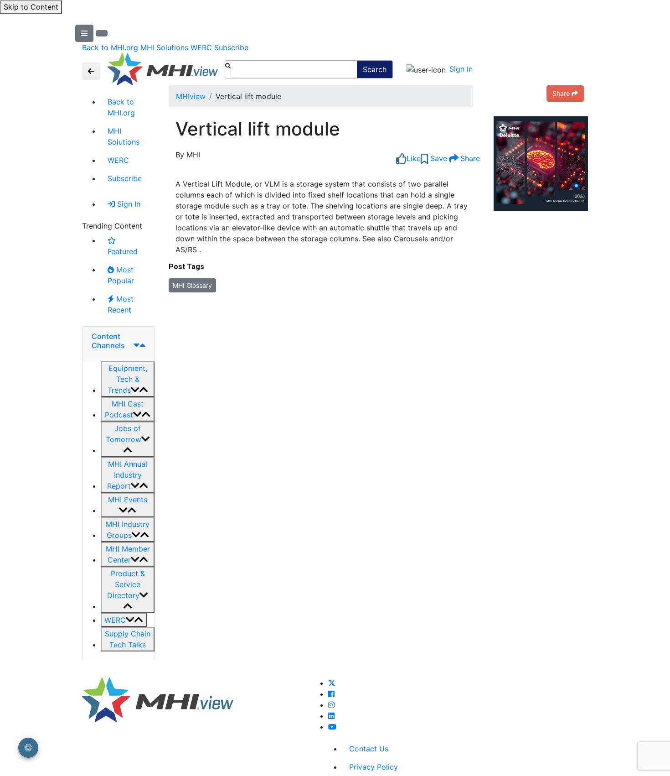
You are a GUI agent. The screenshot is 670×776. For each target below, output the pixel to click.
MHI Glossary (192, 285)
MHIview (191, 96)
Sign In (461, 68)
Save (437, 158)
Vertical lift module (257, 129)
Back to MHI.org (110, 47)
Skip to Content (31, 6)
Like (414, 158)
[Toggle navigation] (91, 71)
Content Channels (108, 340)
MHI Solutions (164, 47)
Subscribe (231, 47)
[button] (128, 379)
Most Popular (121, 275)
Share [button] (561, 93)
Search (375, 69)
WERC (201, 47)
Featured (123, 251)
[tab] (118, 344)
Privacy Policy (373, 766)
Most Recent (121, 304)
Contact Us (368, 748)
